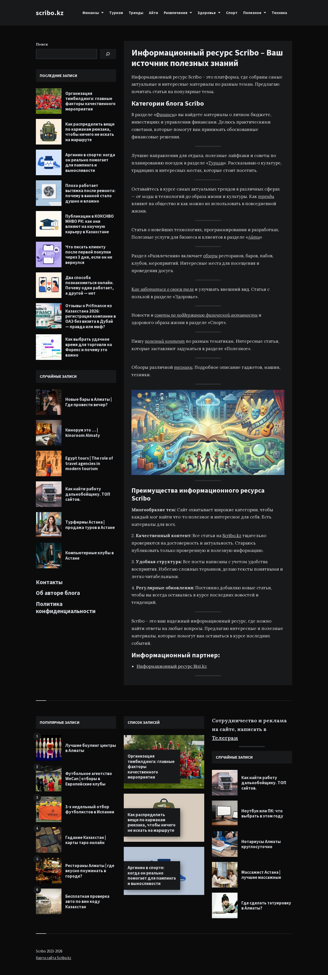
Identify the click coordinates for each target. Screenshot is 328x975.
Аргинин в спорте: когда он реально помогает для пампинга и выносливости (90, 162)
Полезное (252, 12)
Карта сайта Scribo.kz (53, 957)
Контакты (49, 582)
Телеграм (225, 738)
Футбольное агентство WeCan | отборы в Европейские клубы (88, 779)
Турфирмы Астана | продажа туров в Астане (90, 524)
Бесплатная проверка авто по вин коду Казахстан (87, 901)
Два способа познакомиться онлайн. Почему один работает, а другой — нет (89, 285)
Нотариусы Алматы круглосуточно (261, 844)
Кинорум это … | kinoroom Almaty (82, 432)
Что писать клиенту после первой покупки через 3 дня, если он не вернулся (88, 254)
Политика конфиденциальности (66, 607)
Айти (153, 12)
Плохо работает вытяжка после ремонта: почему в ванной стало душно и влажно (90, 193)
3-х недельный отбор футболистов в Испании (89, 809)
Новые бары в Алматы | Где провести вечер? (88, 401)
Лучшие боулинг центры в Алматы (90, 748)
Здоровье (207, 12)
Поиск (42, 44)
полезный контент (165, 341)
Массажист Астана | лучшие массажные (261, 874)
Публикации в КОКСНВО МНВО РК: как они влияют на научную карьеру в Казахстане (89, 224)
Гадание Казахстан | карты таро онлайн (85, 840)
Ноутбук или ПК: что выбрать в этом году (262, 813)
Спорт (232, 12)
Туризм (116, 12)
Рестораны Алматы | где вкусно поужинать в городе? (89, 871)
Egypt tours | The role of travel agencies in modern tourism (89, 463)
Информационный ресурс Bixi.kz (172, 666)
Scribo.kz (231, 535)
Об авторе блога (58, 592)
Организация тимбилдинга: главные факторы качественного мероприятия (90, 101)
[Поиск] (108, 54)
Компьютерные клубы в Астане (89, 555)
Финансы (90, 12)
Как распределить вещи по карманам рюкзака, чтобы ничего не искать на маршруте (90, 131)
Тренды (136, 12)
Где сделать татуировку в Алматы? (266, 905)
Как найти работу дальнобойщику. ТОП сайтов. (87, 494)
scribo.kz (50, 12)
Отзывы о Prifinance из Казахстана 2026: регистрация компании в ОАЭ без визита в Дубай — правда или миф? (90, 316)
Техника (279, 12)
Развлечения (175, 12)
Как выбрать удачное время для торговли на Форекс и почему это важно (88, 347)
